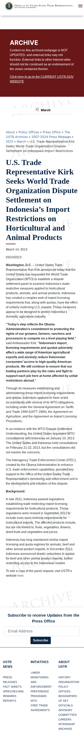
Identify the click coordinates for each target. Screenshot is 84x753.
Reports (9, 700)
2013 (9, 141)
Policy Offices (29, 132)
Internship (66, 724)
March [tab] (45, 110)
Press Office (52, 132)
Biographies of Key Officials (67, 700)
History (64, 677)
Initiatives (40, 662)
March (21, 141)
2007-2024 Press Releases (51, 137)
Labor (35, 672)
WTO (34, 700)
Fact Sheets (12, 686)
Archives (65, 728)
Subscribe (40, 640)
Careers (64, 719)
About (10, 132)
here (20, 575)
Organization (68, 682)
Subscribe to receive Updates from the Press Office (43, 618)
